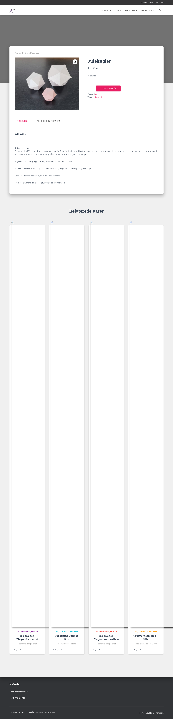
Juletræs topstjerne (68, 632)
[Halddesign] (12, 10)
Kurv (156, 3)
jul (93, 97)
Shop (162, 3)
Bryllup (34, 632)
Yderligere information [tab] (48, 121)
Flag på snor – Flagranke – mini (27, 637)
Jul (118, 10)
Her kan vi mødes (19, 691)
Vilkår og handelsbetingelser (42, 713)
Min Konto (143, 3)
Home (95, 10)
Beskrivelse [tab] (23, 121)
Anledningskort (23, 632)
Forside (17, 53)
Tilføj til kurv (107, 88)
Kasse (151, 3)
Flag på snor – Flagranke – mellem (106, 637)
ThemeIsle (159, 713)
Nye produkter (18, 698)
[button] (112, 10)
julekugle (99, 97)
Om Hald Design (147, 10)
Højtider (24, 53)
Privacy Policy (17, 713)
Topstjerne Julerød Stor (67, 637)
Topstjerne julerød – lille (145, 637)
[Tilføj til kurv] (39, 649)
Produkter (106, 10)
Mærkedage (130, 10)
